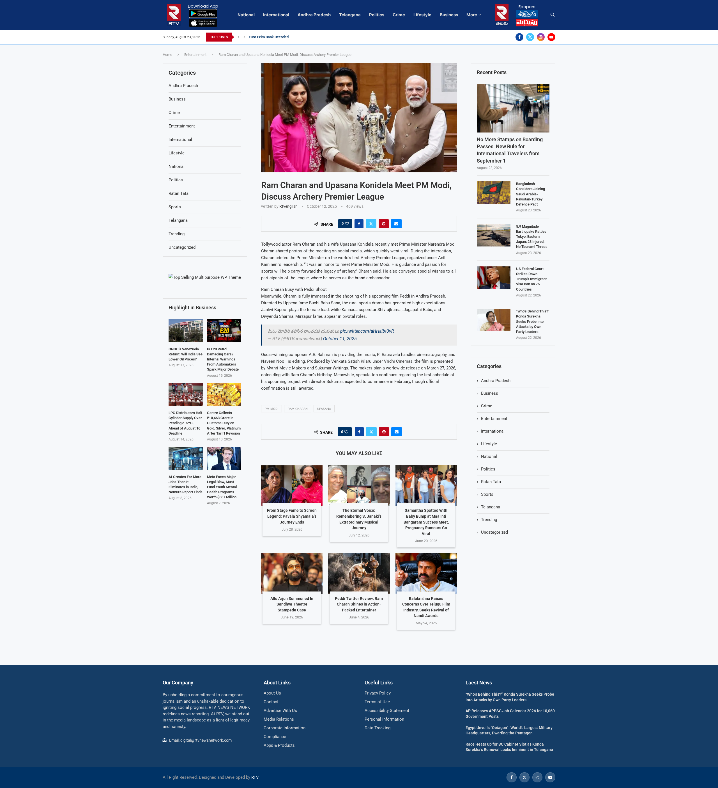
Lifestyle (422, 14)
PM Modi (271, 409)
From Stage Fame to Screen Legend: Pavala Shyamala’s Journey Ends (292, 516)
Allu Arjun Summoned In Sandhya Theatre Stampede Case (291, 604)
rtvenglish (288, 206)
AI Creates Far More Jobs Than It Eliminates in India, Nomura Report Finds (185, 484)
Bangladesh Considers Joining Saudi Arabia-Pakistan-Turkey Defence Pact (530, 194)
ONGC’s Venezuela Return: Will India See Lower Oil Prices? (185, 354)
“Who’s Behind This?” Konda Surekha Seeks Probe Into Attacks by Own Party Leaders (532, 321)
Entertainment (195, 54)
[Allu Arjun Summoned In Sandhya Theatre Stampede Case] (292, 573)
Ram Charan (298, 409)
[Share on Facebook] (359, 223)
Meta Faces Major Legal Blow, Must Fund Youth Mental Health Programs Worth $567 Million (222, 487)
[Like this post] (347, 223)
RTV (255, 777)
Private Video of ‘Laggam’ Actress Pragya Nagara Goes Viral (297, 37)
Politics (376, 14)
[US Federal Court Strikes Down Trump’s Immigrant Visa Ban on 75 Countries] (493, 277)
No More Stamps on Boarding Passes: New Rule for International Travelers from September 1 (510, 150)
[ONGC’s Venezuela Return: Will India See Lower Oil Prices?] (186, 330)
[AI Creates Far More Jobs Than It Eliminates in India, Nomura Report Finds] (186, 458)
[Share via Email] (396, 223)
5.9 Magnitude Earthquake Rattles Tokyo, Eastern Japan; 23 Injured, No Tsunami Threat (531, 236)
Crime (399, 14)
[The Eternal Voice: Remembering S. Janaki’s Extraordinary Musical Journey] (359, 485)
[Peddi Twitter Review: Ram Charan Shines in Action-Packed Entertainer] (359, 573)
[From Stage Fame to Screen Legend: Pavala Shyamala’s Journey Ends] (292, 485)
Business (449, 14)
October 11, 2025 (340, 338)
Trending (489, 519)
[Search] (552, 15)
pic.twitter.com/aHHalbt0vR (367, 331)
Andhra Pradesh (314, 14)
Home (167, 54)
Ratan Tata (491, 481)
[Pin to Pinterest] (384, 223)
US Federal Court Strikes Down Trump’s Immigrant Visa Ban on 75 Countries (531, 279)
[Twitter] (530, 37)
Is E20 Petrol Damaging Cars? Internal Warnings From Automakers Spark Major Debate (223, 359)
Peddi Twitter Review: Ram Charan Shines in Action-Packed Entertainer (359, 604)
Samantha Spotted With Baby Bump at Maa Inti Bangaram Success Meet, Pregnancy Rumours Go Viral (426, 522)
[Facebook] (519, 37)
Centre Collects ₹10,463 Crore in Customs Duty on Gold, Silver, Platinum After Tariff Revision (224, 423)
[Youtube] (551, 37)
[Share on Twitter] (371, 223)
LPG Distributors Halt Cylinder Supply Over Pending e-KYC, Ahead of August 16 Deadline (185, 423)
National (246, 14)
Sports (487, 494)
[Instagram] (541, 37)
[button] (238, 37)
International (276, 14)
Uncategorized (494, 532)
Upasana (324, 409)
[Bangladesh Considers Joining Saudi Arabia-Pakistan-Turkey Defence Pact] (493, 192)
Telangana (350, 14)
